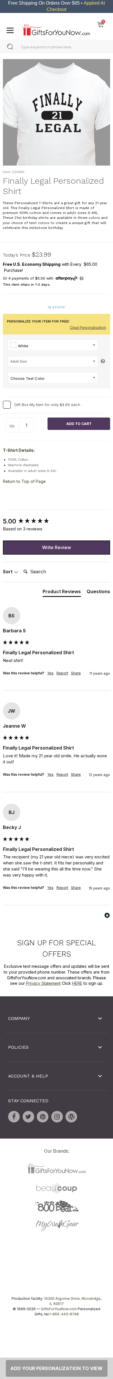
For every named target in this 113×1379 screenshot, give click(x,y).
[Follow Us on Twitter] (28, 1117)
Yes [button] (50, 673)
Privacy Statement (43, 983)
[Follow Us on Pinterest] (42, 1117)
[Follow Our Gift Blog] (71, 1117)
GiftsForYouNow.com (59, 1309)
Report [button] (62, 673)
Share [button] (76, 673)
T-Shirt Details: (19, 450)
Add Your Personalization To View (56, 1368)
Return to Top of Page (24, 481)
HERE (77, 983)
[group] (56, 521)
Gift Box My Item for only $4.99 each (47, 404)
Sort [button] (8, 571)
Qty (12, 426)
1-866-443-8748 (64, 1314)
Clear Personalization (88, 327)
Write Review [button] (56, 547)
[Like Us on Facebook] (14, 1117)
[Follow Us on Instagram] (57, 1117)
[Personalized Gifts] (56, 28)
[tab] (62, 592)
